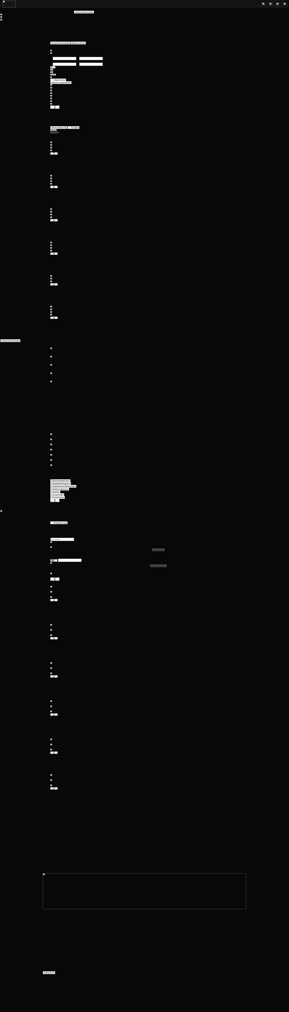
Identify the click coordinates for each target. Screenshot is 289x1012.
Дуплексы (54, 835)
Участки (46, 947)
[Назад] (52, 153)
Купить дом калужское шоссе (62, 816)
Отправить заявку (158, 565)
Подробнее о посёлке (59, 617)
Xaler (45, 927)
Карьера (46, 922)
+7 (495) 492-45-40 (56, 975)
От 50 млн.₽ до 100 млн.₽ (60, 856)
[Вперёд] (56, 153)
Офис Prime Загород (51, 955)
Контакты (47, 930)
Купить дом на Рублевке (60, 824)
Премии (46, 920)
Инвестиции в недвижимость (55, 967)
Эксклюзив (54, 872)
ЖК (44, 940)
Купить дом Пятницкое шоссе (62, 814)
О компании (48, 918)
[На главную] (9, 4)
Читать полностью (58, 127)
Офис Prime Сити (50, 942)
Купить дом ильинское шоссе (62, 819)
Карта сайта (48, 995)
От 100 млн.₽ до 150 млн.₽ (61, 859)
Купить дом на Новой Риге (61, 822)
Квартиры (54, 837)
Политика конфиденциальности (56, 997)
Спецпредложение (58, 869)
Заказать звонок (78, 43)
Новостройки (48, 960)
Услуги (45, 915)
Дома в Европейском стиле (61, 845)
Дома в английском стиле (61, 848)
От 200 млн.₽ (55, 864)
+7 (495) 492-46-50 (58, 977)
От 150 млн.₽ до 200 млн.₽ (61, 861)
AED (53, 75)
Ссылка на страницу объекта (62, 140)
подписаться (49, 972)
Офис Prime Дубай (50, 965)
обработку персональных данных (80, 544)
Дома (45, 950)
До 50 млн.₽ (55, 853)
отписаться (60, 972)
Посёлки (46, 952)
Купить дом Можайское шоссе (63, 811)
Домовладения (56, 829)
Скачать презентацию (60, 43)
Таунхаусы (54, 832)
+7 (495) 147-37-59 (56, 980)
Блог (45, 925)
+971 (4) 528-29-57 (56, 982)
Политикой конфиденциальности (136, 544)
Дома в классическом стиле (62, 843)
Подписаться (158, 549)
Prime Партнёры (50, 932)
